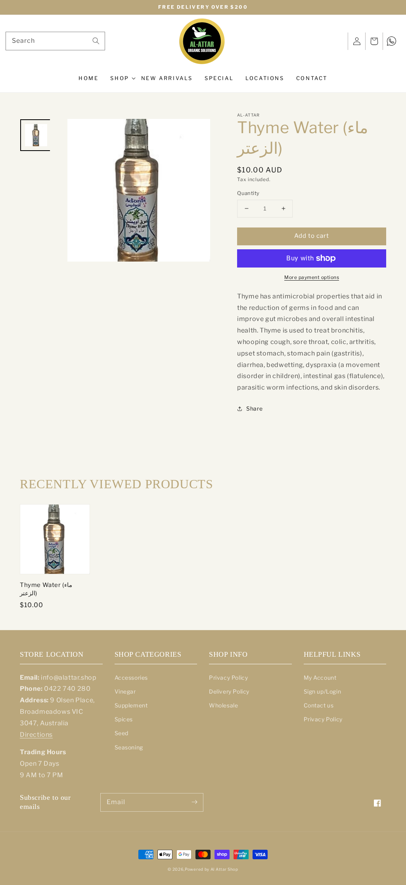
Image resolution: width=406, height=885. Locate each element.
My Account (320, 677)
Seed (121, 733)
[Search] (96, 41)
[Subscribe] (194, 802)
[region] (203, 7)
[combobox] (55, 41)
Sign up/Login (322, 691)
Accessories (131, 677)
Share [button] (254, 408)
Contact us (319, 705)
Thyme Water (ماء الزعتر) (46, 589)
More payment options (311, 277)
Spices (124, 719)
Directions (36, 734)
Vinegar (125, 691)
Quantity (248, 193)
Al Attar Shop (224, 869)
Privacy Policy (228, 677)
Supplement (131, 705)
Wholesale (223, 705)
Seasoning (129, 747)
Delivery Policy (229, 691)
